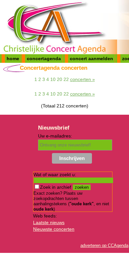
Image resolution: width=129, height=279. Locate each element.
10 (53, 79)
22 (66, 79)
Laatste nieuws (48, 222)
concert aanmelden (91, 58)
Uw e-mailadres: (55, 136)
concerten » (82, 79)
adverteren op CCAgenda (104, 245)
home (13, 58)
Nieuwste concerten (53, 229)
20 (59, 79)
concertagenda (44, 58)
